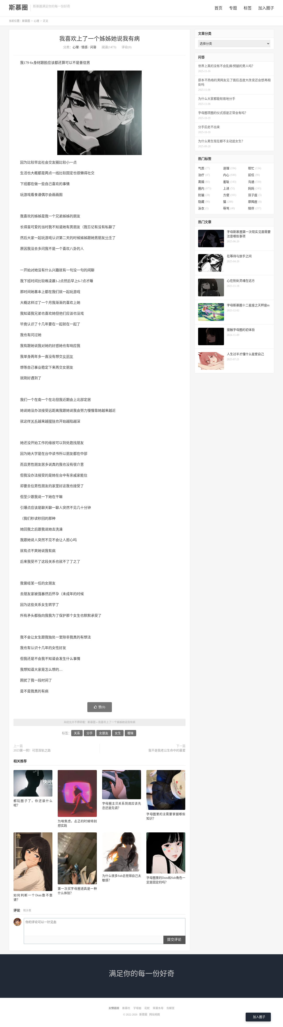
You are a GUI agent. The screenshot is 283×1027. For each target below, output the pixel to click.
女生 (118, 733)
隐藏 (204, 201)
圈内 (204, 188)
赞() (101, 707)
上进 (229, 188)
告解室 (170, 1008)
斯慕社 (126, 1008)
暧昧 (51, 421)
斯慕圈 (18, 7)
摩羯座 (255, 201)
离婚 (204, 182)
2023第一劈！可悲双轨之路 (32, 750)
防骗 (204, 195)
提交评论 (174, 939)
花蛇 (147, 1008)
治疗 (204, 175)
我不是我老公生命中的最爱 (166, 750)
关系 (34, 421)
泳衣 (203, 208)
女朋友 (68, 356)
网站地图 (154, 1014)
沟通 (254, 182)
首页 (218, 8)
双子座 (255, 195)
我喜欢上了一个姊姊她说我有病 (99, 39)
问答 (93, 47)
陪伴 (254, 208)
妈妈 (254, 188)
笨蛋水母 (158, 1008)
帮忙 (254, 168)
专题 (233, 8)
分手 (108, 238)
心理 (36, 21)
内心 (229, 175)
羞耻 (229, 182)
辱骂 (229, 208)
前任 (254, 175)
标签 (248, 8)
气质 (204, 168)
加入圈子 (266, 8)
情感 (84, 47)
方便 (229, 195)
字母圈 (137, 1008)
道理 (229, 168)
